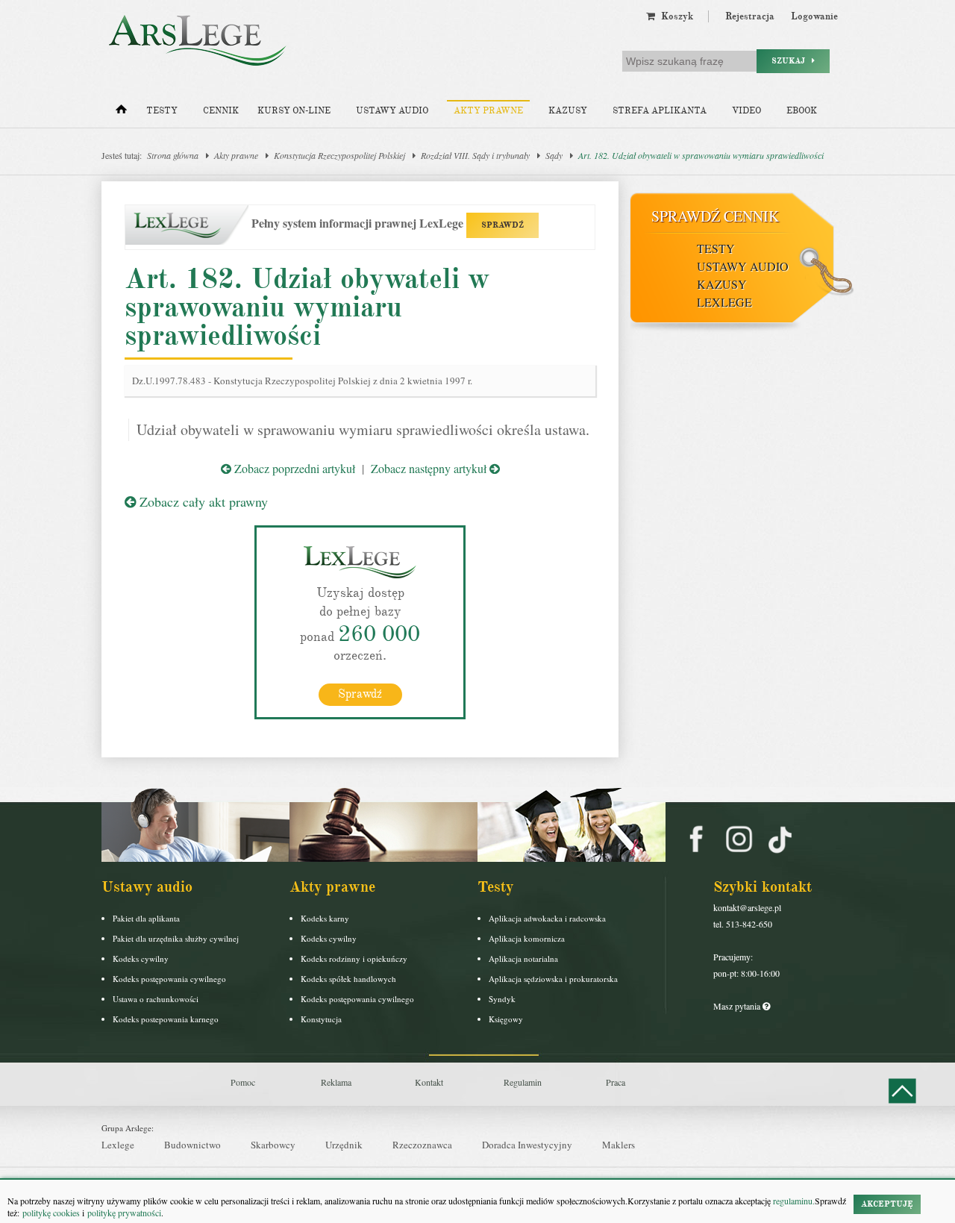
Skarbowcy (273, 1144)
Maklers (618, 1144)
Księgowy (506, 1019)
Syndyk (502, 998)
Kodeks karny (325, 918)
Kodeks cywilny (141, 958)
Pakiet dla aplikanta (146, 918)
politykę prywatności (124, 1213)
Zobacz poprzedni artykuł (293, 468)
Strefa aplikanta (660, 110)
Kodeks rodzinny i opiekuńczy (354, 958)
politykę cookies (51, 1213)
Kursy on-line (294, 110)
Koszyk (674, 16)
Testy (162, 110)
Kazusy (567, 110)
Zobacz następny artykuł (430, 468)
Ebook (801, 110)
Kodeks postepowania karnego (166, 1019)
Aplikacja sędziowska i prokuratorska (553, 978)
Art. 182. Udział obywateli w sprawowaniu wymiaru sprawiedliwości (701, 155)
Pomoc (243, 1082)
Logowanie (814, 16)
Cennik (221, 110)
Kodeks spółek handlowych (348, 978)
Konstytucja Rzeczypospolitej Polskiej (339, 155)
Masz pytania (738, 1006)
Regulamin (523, 1082)
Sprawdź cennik (715, 216)
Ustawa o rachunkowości (155, 998)
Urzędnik (344, 1144)
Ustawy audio (392, 110)
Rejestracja (749, 16)
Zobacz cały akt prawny (202, 501)
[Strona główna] (121, 112)
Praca (615, 1082)
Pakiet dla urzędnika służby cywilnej (176, 938)
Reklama (336, 1082)
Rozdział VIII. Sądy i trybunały (475, 155)
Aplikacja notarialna (523, 958)
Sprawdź (360, 693)
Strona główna (172, 155)
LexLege (724, 302)
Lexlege (117, 1144)
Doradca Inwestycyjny (527, 1144)
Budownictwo (192, 1144)
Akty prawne (488, 110)
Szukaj (791, 61)
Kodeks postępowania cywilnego (169, 978)
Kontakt (429, 1082)
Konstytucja (321, 1019)
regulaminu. (793, 1201)
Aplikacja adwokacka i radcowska (547, 918)
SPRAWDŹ (502, 225)
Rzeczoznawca (422, 1144)
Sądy (554, 155)
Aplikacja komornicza (527, 938)
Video (746, 110)
